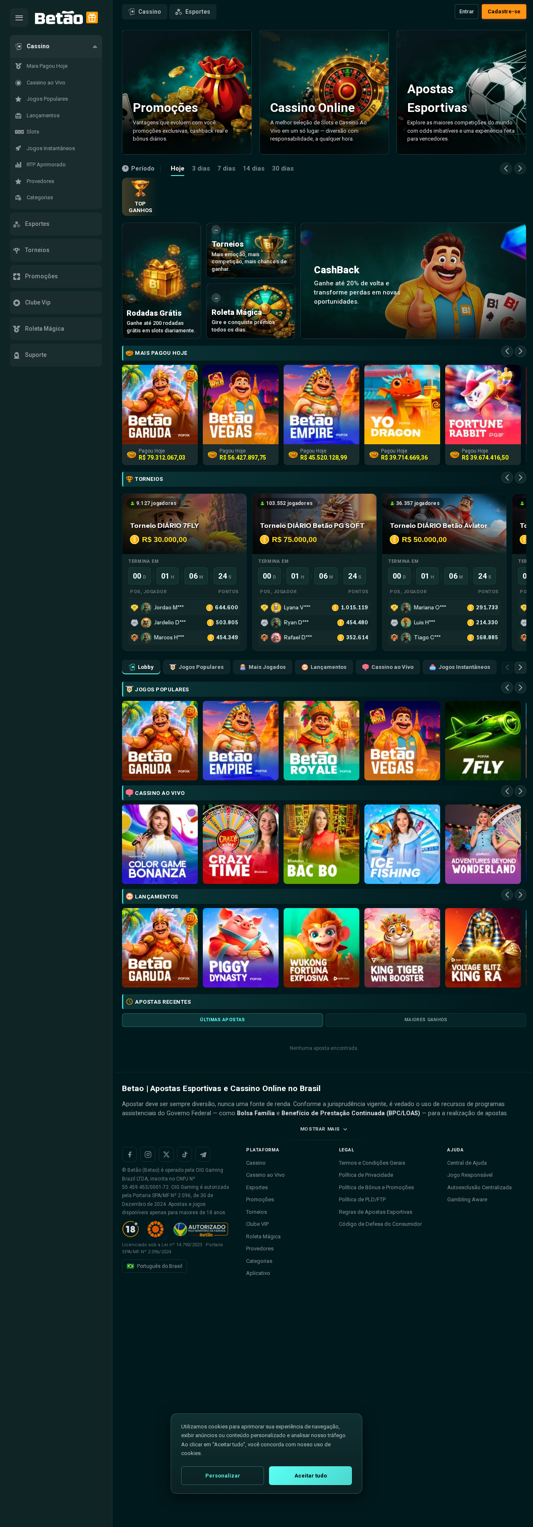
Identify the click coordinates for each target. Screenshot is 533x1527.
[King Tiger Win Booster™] (402, 947)
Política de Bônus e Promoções (376, 1187)
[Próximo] (520, 168)
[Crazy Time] (241, 844)
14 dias (253, 168)
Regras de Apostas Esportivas (375, 1212)
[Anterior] (506, 168)
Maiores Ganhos (426, 1019)
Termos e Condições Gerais (372, 1163)
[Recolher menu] (19, 17)
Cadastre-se (504, 11)
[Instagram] (147, 1154)
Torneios (256, 1212)
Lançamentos (328, 667)
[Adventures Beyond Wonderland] (483, 844)
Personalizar (222, 1476)
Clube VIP (257, 1224)
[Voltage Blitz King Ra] (483, 947)
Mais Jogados (267, 667)
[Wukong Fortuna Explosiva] (321, 947)
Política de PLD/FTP (362, 1199)
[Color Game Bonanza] (160, 844)
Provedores (260, 1248)
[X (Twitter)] (166, 1154)
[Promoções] (92, 17)
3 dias (201, 168)
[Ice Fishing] (402, 844)
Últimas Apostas (222, 1019)
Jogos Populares (201, 667)
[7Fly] (483, 740)
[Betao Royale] (321, 740)
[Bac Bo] (321, 844)
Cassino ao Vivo (392, 667)
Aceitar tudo (310, 1476)
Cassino (149, 11)
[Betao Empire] (241, 740)
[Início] (59, 18)
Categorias (259, 1261)
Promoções (260, 1199)
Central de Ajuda (467, 1163)
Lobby (146, 667)
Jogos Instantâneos (464, 667)
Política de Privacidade (366, 1175)
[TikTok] (184, 1154)
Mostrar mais (320, 1129)
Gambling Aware (467, 1199)
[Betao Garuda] (160, 740)
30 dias (283, 168)
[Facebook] (129, 1154)
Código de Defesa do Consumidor (380, 1224)
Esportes (197, 11)
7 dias (226, 168)
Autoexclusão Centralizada (479, 1187)
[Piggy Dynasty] (241, 947)
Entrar (466, 11)
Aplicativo (258, 1273)
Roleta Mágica (263, 1236)
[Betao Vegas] (402, 740)
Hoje (177, 168)
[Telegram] (202, 1154)
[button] (56, 46)
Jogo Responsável (470, 1175)
